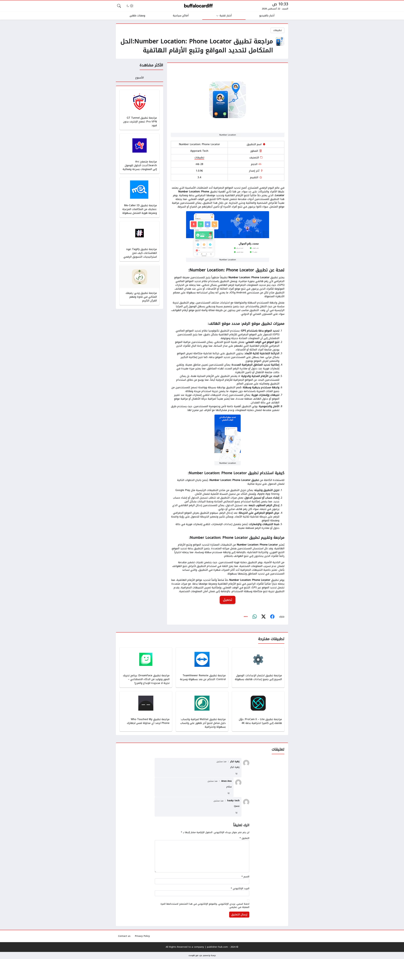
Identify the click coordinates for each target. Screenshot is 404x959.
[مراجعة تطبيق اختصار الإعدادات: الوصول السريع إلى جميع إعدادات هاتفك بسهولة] (258, 667)
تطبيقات (277, 30)
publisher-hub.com (217, 947)
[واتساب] (254, 617)
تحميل (227, 600)
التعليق (244, 838)
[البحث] (119, 6)
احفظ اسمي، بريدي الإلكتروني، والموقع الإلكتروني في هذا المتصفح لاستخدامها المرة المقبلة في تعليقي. (204, 905)
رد (236, 773)
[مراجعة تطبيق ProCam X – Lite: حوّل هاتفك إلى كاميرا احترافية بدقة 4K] (258, 711)
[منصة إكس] (263, 617)
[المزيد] (245, 617)
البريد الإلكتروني (240, 888)
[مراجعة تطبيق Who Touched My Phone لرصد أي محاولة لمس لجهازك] (146, 711)
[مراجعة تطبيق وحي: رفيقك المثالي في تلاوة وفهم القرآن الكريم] (139, 285)
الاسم (245, 876)
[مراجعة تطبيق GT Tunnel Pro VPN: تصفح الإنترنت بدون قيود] (139, 110)
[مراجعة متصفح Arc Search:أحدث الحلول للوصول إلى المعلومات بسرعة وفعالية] (139, 154)
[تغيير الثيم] (130, 6)
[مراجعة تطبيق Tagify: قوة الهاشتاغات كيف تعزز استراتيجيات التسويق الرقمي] (139, 241)
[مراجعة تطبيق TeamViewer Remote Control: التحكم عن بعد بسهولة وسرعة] (202, 667)
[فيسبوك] (272, 617)
